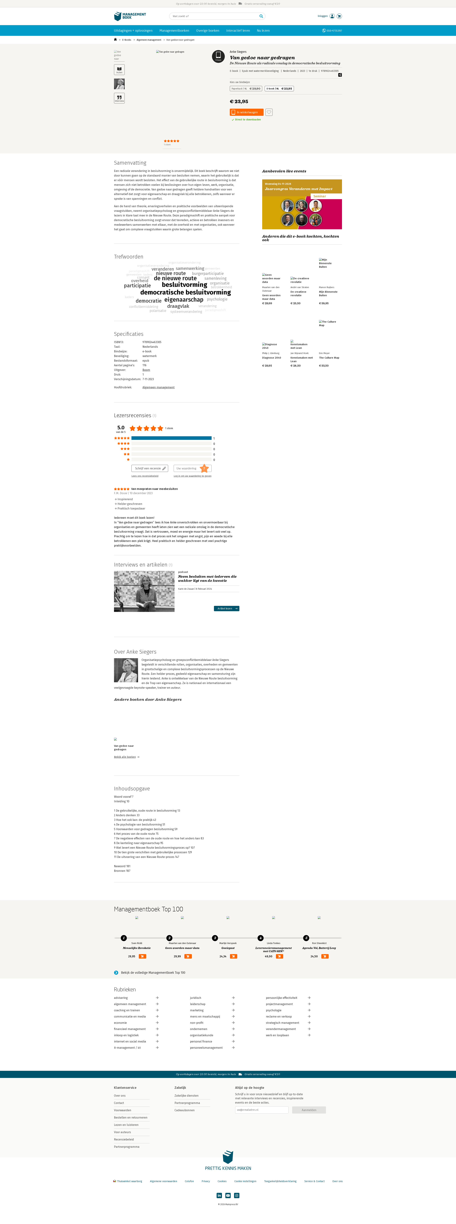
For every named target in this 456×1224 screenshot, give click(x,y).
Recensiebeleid (124, 1139)
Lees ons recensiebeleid (144, 476)
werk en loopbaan (277, 1035)
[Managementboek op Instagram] (236, 1195)
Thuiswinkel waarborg (129, 1181)
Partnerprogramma (126, 1146)
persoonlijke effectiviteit (281, 998)
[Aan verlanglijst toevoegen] (269, 112)
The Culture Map (329, 357)
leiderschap (197, 1004)
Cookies (222, 1181)
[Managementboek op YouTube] (228, 1195)
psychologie (273, 1010)
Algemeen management (149, 39)
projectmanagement (279, 1004)
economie (120, 1022)
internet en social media (130, 1041)
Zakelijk (180, 1088)
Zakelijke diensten (187, 1095)
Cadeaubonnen (185, 1110)
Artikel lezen (225, 608)
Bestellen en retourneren (130, 1117)
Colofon (189, 1181)
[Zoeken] (261, 16)
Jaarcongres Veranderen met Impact (298, 189)
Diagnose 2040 (271, 357)
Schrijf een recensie (148, 468)
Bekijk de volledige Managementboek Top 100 (153, 973)
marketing (197, 1010)
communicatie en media (130, 1016)
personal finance (201, 1041)
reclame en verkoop (279, 1016)
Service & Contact (314, 1181)
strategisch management (282, 1022)
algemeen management (130, 1004)
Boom (146, 370)
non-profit (196, 1022)
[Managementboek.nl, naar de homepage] (130, 20)
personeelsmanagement (206, 1047)
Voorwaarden (122, 1110)
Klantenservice (125, 1088)
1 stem (167, 144)
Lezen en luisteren (126, 1125)
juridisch (195, 998)
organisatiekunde (201, 1035)
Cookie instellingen (245, 1181)
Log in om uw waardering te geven (192, 476)
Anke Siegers (238, 51)
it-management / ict (127, 1047)
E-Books (126, 39)
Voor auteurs (122, 1132)
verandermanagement (281, 1029)
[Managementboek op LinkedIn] (219, 1195)
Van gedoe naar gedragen (180, 39)
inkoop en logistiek (126, 1035)
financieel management (130, 1029)
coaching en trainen (127, 1010)
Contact (119, 1103)
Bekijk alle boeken (125, 757)
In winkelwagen (247, 112)
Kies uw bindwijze (240, 82)
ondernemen (198, 1029)
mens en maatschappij (205, 1016)
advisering (121, 998)
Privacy (206, 1181)
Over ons (120, 1095)
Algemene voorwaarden (163, 1181)
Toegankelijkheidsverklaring (280, 1181)
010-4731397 (334, 30)
